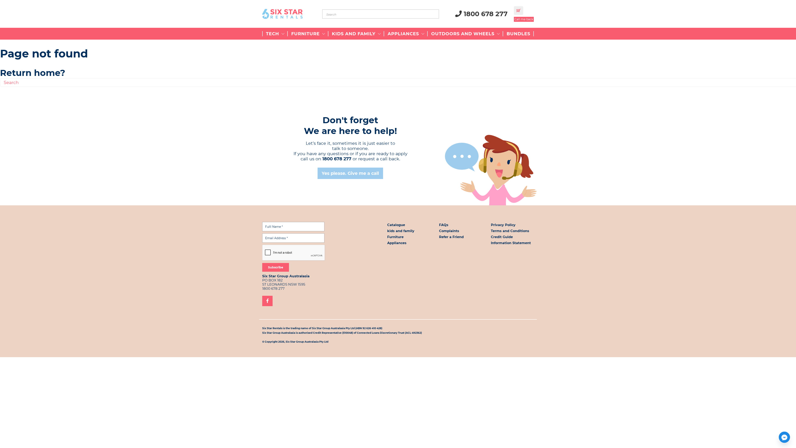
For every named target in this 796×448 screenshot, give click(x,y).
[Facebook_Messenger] (784, 437)
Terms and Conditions (510, 231)
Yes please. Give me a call (350, 173)
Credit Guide (502, 237)
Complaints (449, 231)
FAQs (443, 225)
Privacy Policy (503, 225)
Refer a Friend (451, 237)
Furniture (395, 237)
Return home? (32, 72)
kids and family (400, 231)
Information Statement (511, 243)
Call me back (523, 19)
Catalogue (396, 225)
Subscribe (275, 267)
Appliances (396, 243)
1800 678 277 (485, 14)
